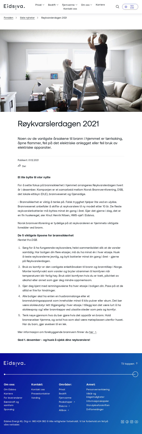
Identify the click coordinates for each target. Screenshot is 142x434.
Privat (38, 4)
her (91, 332)
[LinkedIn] (122, 422)
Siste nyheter (27, 17)
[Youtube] (136, 422)
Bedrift (52, 4)
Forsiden (8, 17)
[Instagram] (131, 422)
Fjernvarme (68, 4)
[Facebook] (127, 422)
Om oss (85, 4)
